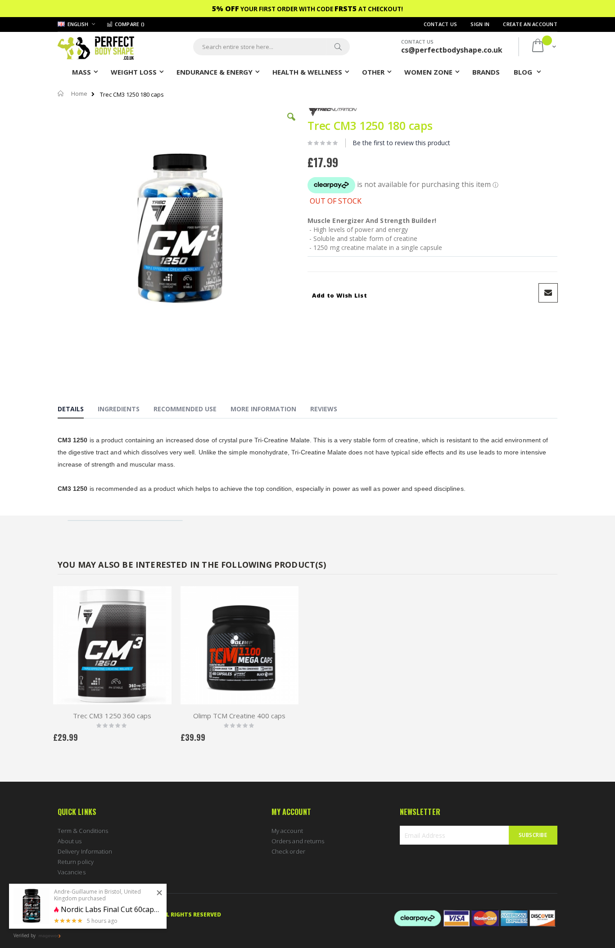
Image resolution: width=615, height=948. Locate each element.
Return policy (76, 862)
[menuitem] (486, 71)
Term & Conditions (83, 831)
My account (287, 831)
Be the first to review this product (401, 142)
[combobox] (271, 47)
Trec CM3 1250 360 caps (112, 715)
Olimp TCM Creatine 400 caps (239, 715)
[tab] (77, 410)
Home (79, 93)
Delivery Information (85, 851)
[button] (291, 124)
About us (70, 841)
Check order (288, 851)
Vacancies (72, 872)
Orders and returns (297, 841)
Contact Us (440, 24)
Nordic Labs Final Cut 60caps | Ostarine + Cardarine (110, 909)
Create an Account (530, 24)
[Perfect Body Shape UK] (96, 47)
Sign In (479, 24)
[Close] (159, 893)
